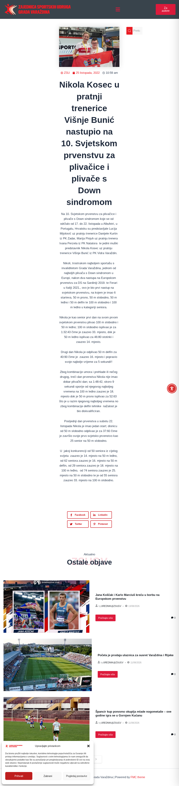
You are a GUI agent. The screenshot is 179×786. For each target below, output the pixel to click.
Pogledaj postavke (76, 775)
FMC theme (138, 777)
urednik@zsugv (111, 606)
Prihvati (19, 775)
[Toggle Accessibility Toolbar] (171, 388)
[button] (88, 746)
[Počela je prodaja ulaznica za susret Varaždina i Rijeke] (47, 665)
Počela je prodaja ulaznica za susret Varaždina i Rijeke (135, 655)
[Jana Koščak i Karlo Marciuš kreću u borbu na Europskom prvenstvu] (46, 606)
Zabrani (48, 775)
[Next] (96, 759)
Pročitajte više (105, 618)
